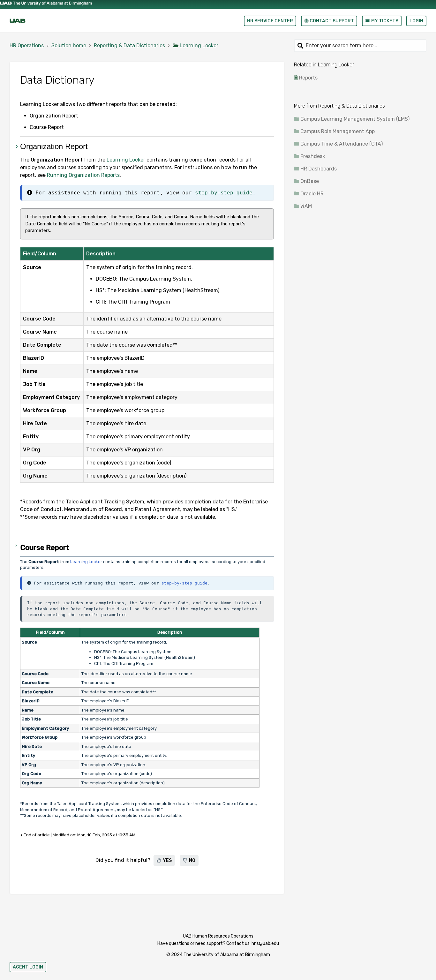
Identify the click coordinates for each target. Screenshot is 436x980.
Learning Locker (199, 45)
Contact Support (331, 21)
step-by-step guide (223, 193)
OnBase (309, 181)
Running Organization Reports (83, 175)
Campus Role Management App (337, 131)
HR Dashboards (318, 169)
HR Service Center (270, 21)
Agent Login (28, 967)
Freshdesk (312, 156)
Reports (308, 78)
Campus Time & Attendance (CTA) (341, 144)
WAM (306, 206)
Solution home (68, 45)
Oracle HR (312, 194)
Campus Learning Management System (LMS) (355, 119)
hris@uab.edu (265, 943)
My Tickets (384, 21)
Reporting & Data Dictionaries (129, 45)
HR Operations (27, 45)
